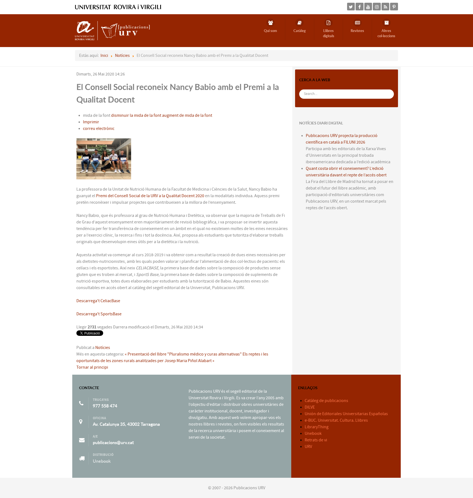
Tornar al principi (92, 367)
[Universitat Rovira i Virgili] (118, 6)
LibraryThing (316, 426)
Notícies (102, 347)
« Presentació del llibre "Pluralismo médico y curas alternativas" (183, 354)
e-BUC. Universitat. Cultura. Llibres (336, 420)
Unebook (102, 461)
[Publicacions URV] (112, 30)
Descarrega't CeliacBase (98, 300)
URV (308, 446)
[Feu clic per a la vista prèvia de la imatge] (103, 158)
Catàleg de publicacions (326, 400)
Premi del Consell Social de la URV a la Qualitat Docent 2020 (149, 195)
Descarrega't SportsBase (99, 313)
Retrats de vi (316, 440)
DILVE (310, 407)
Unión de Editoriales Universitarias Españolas (346, 413)
